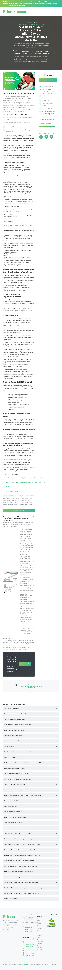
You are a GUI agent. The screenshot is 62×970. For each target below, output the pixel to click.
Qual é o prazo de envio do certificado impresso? (16, 828)
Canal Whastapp (29, 953)
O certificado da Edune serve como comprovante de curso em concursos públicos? (25, 888)
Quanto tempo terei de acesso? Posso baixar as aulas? (18, 724)
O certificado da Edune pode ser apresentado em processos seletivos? (22, 882)
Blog (38, 925)
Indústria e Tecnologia (45, 123)
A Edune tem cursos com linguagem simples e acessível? (18, 871)
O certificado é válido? (9, 746)
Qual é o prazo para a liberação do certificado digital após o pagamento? (22, 762)
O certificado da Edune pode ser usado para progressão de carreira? (21, 893)
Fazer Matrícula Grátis (19, 510)
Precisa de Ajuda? (39, 936)
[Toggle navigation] (55, 12)
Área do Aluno (22, 12)
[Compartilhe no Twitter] (46, 137)
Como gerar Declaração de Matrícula (13, 822)
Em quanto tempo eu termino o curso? (14, 730)
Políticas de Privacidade (50, 964)
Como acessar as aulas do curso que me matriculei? (17, 790)
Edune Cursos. (25, 964)
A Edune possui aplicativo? (11, 898)
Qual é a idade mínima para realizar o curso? (15, 817)
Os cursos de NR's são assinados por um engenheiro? (17, 779)
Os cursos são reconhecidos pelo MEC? (14, 735)
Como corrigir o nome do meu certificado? (15, 784)
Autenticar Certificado (40, 931)
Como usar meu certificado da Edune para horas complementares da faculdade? (24, 839)
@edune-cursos (29, 944)
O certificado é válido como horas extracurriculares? (17, 752)
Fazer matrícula (25, 664)
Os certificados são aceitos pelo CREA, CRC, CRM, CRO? (18, 773)
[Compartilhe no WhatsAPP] (51, 137)
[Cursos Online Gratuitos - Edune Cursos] (9, 12)
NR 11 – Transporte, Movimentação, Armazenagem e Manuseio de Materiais (25, 478)
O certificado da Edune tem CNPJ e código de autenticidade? (19, 849)
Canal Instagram (29, 955)
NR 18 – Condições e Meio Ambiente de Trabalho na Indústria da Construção (25, 482)
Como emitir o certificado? (11, 757)
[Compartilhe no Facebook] (41, 137)
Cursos (36, 22)
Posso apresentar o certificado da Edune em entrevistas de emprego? (22, 844)
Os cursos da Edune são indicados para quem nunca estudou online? (21, 866)
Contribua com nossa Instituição (40, 947)
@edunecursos (29, 942)
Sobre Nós (39, 928)
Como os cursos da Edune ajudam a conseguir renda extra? (19, 860)
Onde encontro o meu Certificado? (13, 811)
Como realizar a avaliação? (11, 800)
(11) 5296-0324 (17, 3)
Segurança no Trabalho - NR (47, 127)
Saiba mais (22, 5)
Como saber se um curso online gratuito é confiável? (17, 833)
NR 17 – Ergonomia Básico (11, 491)
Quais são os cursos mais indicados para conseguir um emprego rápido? (22, 855)
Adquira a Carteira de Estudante (40, 941)
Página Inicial (28, 22)
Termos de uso (48, 966)
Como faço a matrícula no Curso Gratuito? (15, 713)
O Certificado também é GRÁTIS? (12, 741)
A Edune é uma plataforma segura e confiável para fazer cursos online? (22, 795)
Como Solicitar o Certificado (11, 806)
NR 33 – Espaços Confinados (12, 487)
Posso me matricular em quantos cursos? (14, 719)
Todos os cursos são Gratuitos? (12, 708)
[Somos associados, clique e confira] (52, 921)
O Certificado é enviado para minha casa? (14, 768)
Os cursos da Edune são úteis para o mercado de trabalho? (19, 877)
